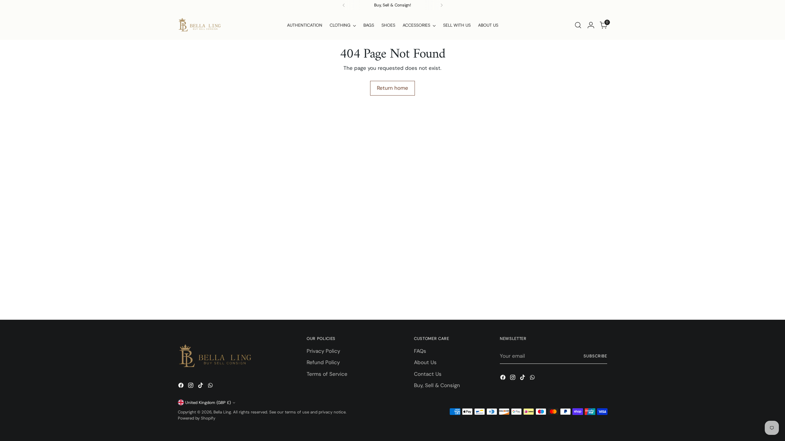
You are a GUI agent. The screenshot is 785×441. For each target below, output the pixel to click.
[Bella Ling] (199, 25)
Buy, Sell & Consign (437, 385)
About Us (425, 362)
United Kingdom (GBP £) (208, 402)
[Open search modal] (578, 25)
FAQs (420, 351)
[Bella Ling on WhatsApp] (211, 386)
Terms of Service (327, 374)
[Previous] (343, 5)
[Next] (441, 5)
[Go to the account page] (591, 25)
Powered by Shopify (196, 418)
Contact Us (428, 374)
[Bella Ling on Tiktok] (201, 386)
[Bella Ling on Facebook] (181, 386)
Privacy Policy (323, 351)
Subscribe (595, 356)
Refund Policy (323, 362)
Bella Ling (222, 412)
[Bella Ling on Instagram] (191, 386)
